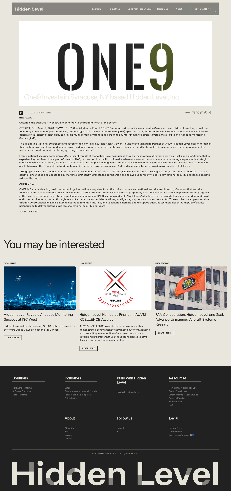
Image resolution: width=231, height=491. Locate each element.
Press (67, 431)
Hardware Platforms (22, 388)
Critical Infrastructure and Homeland (82, 391)
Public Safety (71, 398)
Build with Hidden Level (140, 9)
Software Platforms (21, 391)
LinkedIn (121, 428)
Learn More (164, 333)
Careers (68, 435)
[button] (98, 9)
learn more (12, 337)
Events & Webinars (178, 391)
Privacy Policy (175, 428)
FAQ (171, 405)
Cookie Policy (175, 431)
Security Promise (177, 398)
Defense (69, 388)
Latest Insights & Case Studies (183, 395)
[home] (29, 9)
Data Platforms (19, 395)
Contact (68, 438)
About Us (69, 428)
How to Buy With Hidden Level (183, 388)
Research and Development (78, 395)
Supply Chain (175, 401)
